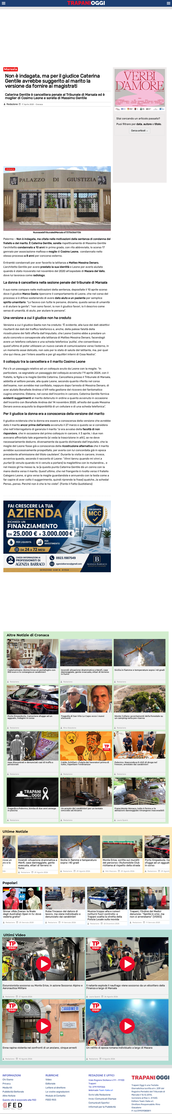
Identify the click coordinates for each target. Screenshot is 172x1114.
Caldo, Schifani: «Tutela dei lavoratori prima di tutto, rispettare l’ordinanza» (85, 763)
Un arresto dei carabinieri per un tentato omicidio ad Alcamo (82, 809)
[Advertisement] (86, 36)
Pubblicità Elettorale (13, 1091)
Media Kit (7, 1087)
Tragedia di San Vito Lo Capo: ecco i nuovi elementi (82, 717)
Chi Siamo (8, 1079)
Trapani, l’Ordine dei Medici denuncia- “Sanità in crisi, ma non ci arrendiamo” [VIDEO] (105, 914)
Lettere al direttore (56, 1087)
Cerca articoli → (139, 130)
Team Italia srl (106, 1090)
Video (49, 1079)
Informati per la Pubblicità (102, 1106)
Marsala (10, 69)
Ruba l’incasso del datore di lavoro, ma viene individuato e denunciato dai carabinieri (20, 914)
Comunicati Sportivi (99, 1102)
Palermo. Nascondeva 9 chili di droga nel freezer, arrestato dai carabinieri (136, 763)
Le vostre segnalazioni (57, 1091)
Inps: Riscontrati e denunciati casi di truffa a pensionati (30, 763)
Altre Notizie (9, 1095)
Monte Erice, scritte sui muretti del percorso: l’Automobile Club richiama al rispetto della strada (106, 863)
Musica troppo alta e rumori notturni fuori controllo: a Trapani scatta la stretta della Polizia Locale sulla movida (62, 915)
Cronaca (39, 104)
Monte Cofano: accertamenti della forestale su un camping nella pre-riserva (139, 717)
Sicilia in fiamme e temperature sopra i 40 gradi (140, 670)
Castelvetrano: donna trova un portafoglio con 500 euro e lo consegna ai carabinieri (31, 671)
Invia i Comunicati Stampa (102, 1098)
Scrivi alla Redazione (100, 1094)
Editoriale (50, 1083)
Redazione (12, 104)
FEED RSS (51, 1099)
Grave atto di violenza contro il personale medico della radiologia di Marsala (148, 914)
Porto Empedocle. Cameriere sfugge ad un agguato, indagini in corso (30, 717)
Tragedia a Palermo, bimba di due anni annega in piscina (32, 809)
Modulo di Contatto (56, 1095)
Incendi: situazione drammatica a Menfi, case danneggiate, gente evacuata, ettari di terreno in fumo (85, 672)
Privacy (7, 1083)
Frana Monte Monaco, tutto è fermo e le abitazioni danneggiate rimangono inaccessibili (139, 809)
